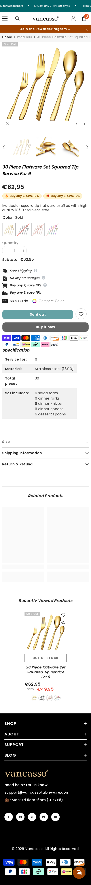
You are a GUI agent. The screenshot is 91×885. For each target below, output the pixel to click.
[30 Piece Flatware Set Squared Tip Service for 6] (46, 633)
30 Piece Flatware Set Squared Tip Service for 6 (45, 672)
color (57, 698)
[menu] (5, 18)
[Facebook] (8, 817)
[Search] (17, 18)
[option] (45, 85)
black (41, 698)
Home (7, 37)
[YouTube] (55, 817)
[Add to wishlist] (81, 313)
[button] (76, 124)
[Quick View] (63, 622)
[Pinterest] (32, 817)
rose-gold (49, 698)
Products (24, 37)
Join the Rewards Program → (45, 29)
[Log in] (73, 18)
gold (34, 698)
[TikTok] (44, 817)
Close (87, 30)
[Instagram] (20, 817)
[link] (23, 567)
